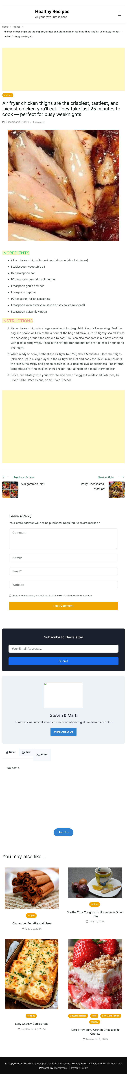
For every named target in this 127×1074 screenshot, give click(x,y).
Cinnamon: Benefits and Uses (31, 923)
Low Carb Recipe (110, 1015)
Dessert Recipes (78, 1015)
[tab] (10, 752)
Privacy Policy (79, 1067)
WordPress (60, 1067)
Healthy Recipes (52, 11)
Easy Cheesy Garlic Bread (31, 1023)
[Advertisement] (63, 69)
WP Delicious (114, 1063)
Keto (94, 1015)
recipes (7, 95)
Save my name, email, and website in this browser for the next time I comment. (53, 595)
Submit (63, 661)
